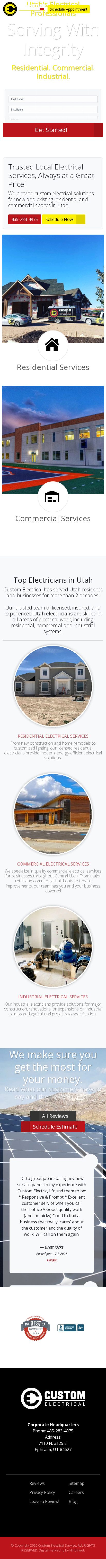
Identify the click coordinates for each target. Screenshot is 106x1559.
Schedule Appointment (68, 9)
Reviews (37, 1483)
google (52, 1260)
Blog (73, 1501)
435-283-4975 (25, 219)
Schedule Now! (60, 219)
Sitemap (76, 1483)
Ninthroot (76, 1550)
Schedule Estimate (55, 1126)
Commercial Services (53, 518)
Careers (76, 1492)
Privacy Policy (42, 1492)
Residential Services (53, 367)
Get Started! (51, 130)
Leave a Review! (44, 1501)
